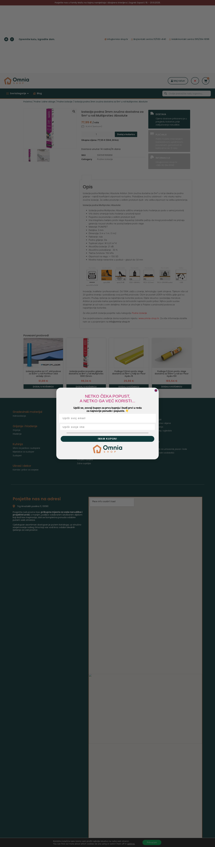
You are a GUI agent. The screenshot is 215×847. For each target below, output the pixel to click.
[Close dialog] (156, 390)
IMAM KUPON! (107, 439)
